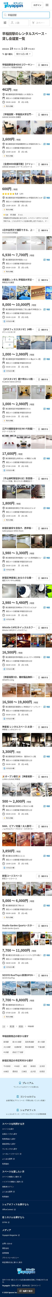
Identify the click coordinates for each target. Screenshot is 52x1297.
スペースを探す (8, 1129)
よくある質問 (7, 1159)
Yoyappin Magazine (9, 1235)
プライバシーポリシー (10, 1257)
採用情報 (5, 1253)
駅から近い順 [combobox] (22, 53)
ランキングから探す (9, 1149)
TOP (3, 1026)
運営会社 (5, 1248)
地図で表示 (28, 1291)
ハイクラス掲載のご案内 (11, 1181)
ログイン (37, 5)
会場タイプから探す (9, 1134)
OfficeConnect (7, 1209)
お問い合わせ (7, 1243)
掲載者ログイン (8, 1186)
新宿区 (21, 1026)
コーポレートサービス (10, 1154)
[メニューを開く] (47, 5)
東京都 (12, 1026)
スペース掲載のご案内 (10, 1177)
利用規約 (5, 1164)
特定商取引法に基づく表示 (12, 1262)
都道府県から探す (9, 1144)
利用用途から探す (9, 1139)
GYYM (4, 1222)
